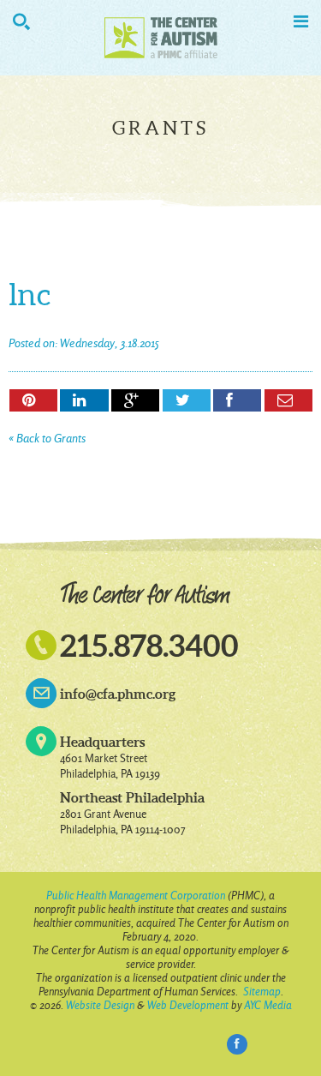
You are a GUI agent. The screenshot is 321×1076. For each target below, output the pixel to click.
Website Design (100, 1005)
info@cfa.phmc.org (117, 693)
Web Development (188, 1005)
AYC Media (268, 1005)
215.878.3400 (149, 645)
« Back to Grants (47, 438)
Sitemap (262, 991)
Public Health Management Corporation (135, 895)
